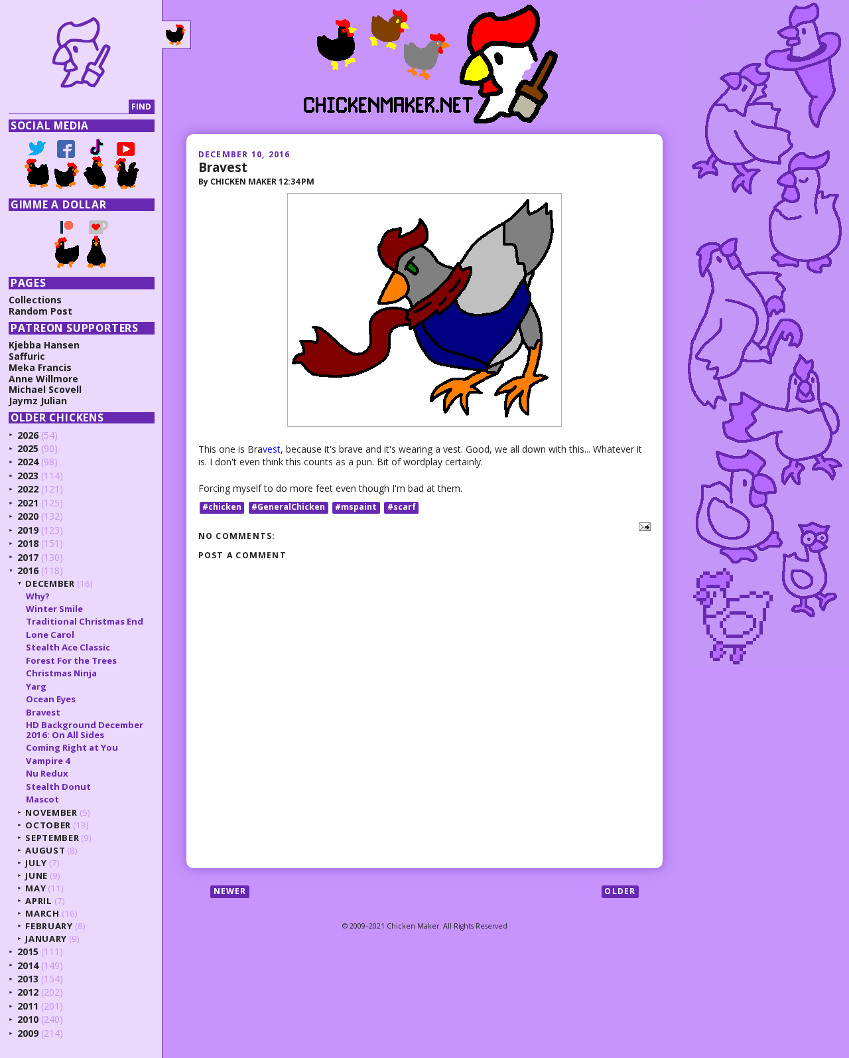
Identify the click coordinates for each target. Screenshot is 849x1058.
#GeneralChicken (288, 507)
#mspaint (356, 507)
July (36, 863)
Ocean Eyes (51, 699)
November (51, 812)
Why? (38, 596)
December (49, 583)
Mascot (42, 799)
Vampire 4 (48, 761)
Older (619, 891)
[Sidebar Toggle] (176, 35)
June (36, 875)
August (45, 850)
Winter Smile (54, 609)
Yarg (36, 686)
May (35, 888)
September (52, 837)
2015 (27, 951)
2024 (27, 462)
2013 (27, 979)
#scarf (401, 507)
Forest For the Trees (71, 660)
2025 (27, 448)
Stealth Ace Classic (68, 647)
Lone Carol (50, 635)
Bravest (222, 167)
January (46, 938)
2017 (27, 557)
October (48, 825)
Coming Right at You (72, 747)
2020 (27, 516)
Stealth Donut (58, 787)
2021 (27, 503)
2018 (27, 543)
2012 (27, 992)
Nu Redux (47, 773)
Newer (230, 891)
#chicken (221, 507)
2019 (27, 530)
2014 (27, 965)
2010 (27, 1019)
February (48, 926)
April (38, 900)
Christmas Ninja (61, 673)
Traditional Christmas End (84, 621)
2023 (27, 476)
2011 (27, 1006)
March (42, 913)
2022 (27, 489)
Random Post (40, 311)
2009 (27, 1033)
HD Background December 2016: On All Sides (84, 729)
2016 (27, 570)
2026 (27, 435)
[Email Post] (642, 525)
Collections (35, 299)
